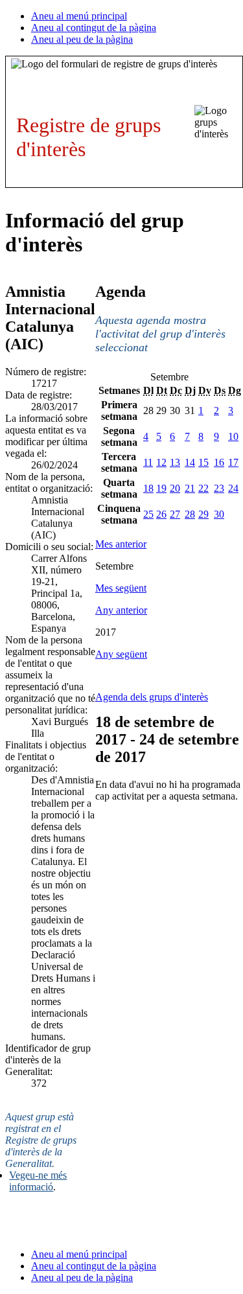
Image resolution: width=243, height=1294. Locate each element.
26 (161, 514)
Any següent (121, 654)
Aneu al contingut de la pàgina (93, 27)
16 (219, 462)
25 (148, 514)
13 (175, 462)
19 (161, 488)
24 (233, 488)
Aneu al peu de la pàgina (82, 39)
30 (219, 514)
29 (203, 514)
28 (190, 514)
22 (203, 488)
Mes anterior (120, 543)
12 (161, 462)
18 (148, 488)
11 (148, 462)
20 (175, 488)
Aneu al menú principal (79, 15)
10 (233, 436)
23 (219, 488)
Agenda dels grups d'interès (151, 696)
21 (190, 488)
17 (233, 462)
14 (190, 462)
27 (175, 514)
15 (203, 462)
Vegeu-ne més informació (38, 1181)
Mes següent (120, 588)
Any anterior (121, 610)
